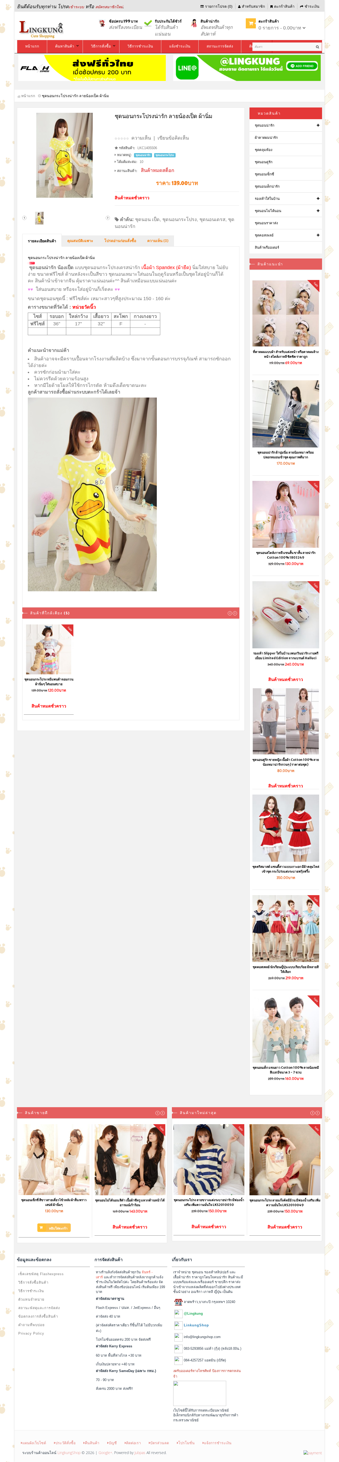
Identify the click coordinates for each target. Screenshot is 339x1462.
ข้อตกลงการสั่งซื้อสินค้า (38, 1316)
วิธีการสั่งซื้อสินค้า (33, 1282)
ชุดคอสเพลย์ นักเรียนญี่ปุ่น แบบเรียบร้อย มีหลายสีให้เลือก (286, 969)
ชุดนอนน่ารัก (264, 125)
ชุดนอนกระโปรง (179, 219)
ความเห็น (141, 138)
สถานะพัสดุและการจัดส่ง (39, 1308)
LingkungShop (69, 1452)
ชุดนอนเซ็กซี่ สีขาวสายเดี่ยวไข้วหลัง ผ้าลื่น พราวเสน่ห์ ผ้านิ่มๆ (54, 1202)
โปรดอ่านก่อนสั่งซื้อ (120, 241)
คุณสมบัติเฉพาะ (80, 241)
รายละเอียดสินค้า (42, 241)
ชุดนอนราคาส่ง (266, 223)
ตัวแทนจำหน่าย (31, 1299)
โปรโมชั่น (186, 1442)
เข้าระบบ (76, 7)
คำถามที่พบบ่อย (31, 1325)
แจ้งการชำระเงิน (217, 1442)
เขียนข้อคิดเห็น (173, 138)
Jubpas (140, 1452)
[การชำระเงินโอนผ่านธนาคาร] (313, 1452)
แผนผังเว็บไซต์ (34, 1442)
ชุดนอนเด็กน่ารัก (267, 186)
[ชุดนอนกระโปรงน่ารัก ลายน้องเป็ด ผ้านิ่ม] (66, 155)
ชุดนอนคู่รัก (264, 162)
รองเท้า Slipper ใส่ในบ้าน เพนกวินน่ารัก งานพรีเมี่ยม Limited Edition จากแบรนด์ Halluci (285, 655)
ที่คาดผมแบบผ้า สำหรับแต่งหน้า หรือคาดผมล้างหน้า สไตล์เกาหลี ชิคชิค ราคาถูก (286, 354)
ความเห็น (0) (157, 241)
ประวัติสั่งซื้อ (65, 1442)
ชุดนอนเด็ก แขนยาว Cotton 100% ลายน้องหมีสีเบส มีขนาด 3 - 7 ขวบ (286, 1070)
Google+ (105, 1452)
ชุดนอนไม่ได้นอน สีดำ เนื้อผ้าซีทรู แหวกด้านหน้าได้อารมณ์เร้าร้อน (130, 1202)
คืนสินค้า (92, 1442)
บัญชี (113, 1442)
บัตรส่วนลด (159, 1442)
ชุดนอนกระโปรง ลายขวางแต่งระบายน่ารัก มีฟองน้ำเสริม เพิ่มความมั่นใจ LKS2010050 (209, 1202)
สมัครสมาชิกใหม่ (109, 7)
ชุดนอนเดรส (212, 219)
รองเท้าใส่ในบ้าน (267, 199)
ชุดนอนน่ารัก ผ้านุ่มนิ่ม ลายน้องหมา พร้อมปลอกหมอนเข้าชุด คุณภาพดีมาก (285, 454)
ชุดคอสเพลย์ (264, 235)
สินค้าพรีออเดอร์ (267, 247)
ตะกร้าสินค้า (284, 6)
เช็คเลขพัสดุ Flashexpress (41, 1274)
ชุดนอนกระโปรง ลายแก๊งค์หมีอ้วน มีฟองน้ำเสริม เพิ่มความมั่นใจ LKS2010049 (284, 1202)
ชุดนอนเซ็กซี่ (264, 174)
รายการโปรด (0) (219, 6)
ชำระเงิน (312, 6)
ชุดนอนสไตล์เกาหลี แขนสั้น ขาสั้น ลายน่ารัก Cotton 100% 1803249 (285, 555)
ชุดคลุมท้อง (263, 150)
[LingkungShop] (42, 29)
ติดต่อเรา (133, 1442)
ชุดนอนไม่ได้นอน (268, 211)
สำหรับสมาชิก (253, 6)
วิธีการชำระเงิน (31, 1291)
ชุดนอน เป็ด (147, 219)
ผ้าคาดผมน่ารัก (266, 138)
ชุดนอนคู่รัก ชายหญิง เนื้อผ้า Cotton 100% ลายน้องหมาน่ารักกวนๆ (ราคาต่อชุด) (285, 762)
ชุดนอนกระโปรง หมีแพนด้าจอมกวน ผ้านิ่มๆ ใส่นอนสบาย (48, 681)
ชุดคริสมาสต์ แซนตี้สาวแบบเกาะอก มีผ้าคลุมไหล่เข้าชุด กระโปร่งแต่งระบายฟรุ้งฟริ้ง (285, 869)
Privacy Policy (31, 1333)
